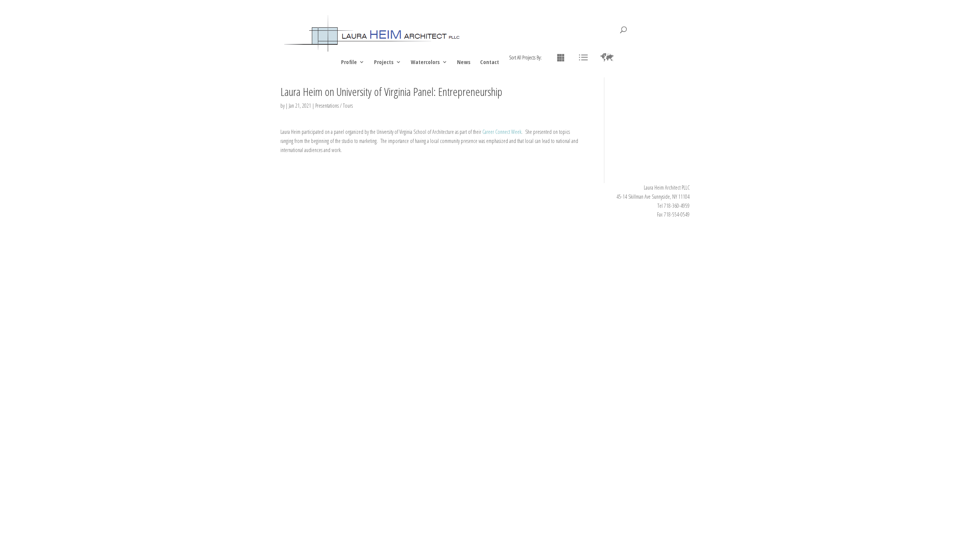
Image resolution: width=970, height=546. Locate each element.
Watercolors (425, 62)
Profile (349, 62)
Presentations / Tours (334, 105)
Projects (384, 62)
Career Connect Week (501, 131)
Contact (489, 62)
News (464, 62)
